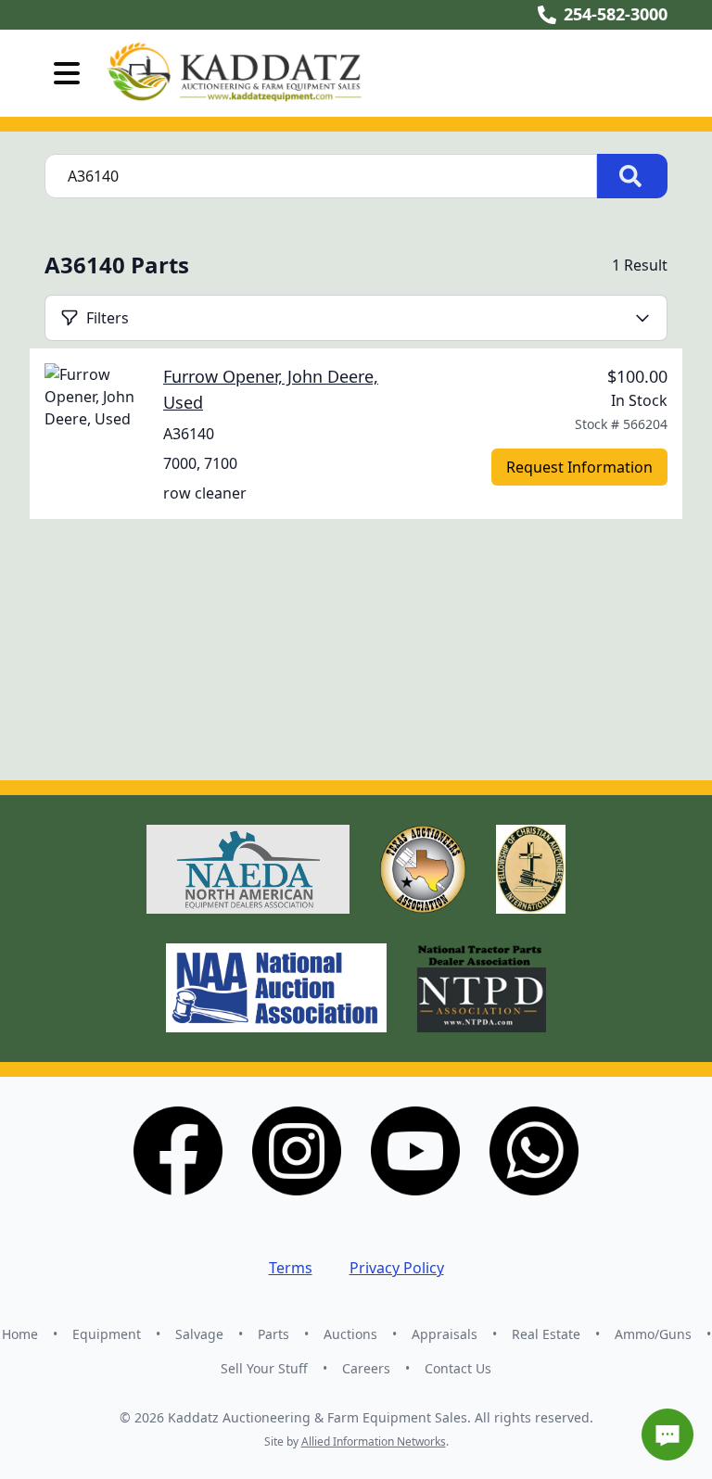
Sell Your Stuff (264, 1368)
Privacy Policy (397, 1268)
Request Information (579, 467)
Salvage (199, 1334)
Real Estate (546, 1334)
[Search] (632, 176)
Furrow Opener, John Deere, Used (270, 389)
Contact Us (458, 1368)
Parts (273, 1334)
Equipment (106, 1334)
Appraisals (444, 1334)
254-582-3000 (616, 14)
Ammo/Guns (653, 1334)
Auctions (350, 1334)
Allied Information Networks (373, 1441)
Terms (290, 1268)
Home (20, 1334)
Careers (366, 1368)
